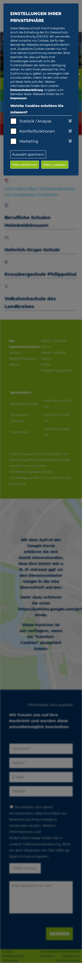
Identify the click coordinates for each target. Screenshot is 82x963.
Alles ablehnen (24, 164)
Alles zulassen (55, 164)
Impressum (18, 98)
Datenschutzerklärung (26, 90)
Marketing (28, 141)
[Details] (70, 120)
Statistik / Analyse (35, 121)
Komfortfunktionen (37, 131)
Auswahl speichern (28, 154)
